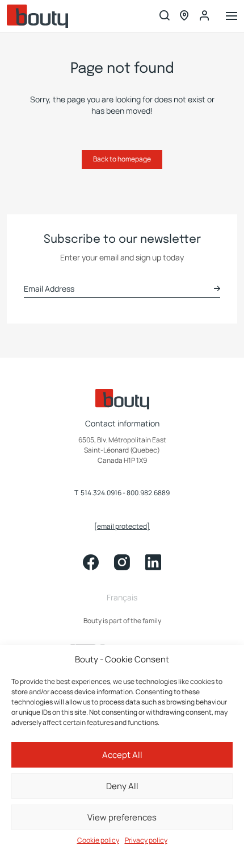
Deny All (122, 786)
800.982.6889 (148, 493)
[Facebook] (91, 562)
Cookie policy (98, 840)
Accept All (122, 755)
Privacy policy (146, 840)
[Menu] (231, 17)
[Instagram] (122, 562)
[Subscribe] (217, 288)
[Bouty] (37, 16)
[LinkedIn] (153, 562)
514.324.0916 (101, 493)
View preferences (122, 817)
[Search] (164, 16)
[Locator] (184, 16)
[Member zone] (204, 16)
